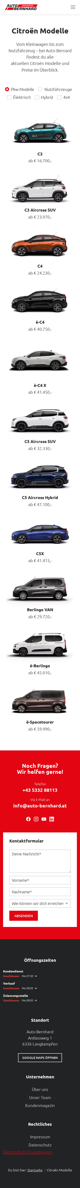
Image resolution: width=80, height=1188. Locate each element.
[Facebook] (28, 817)
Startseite (35, 1170)
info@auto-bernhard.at (40, 805)
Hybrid (47, 97)
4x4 (66, 97)
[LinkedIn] (51, 817)
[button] (73, 7)
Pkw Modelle (22, 89)
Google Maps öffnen (40, 1057)
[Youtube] (44, 817)
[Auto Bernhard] (22, 7)
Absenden (23, 915)
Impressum (40, 1136)
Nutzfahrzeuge (58, 89)
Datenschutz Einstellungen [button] (27, 1151)
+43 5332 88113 (40, 790)
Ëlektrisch (22, 97)
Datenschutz (40, 1144)
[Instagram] (36, 817)
